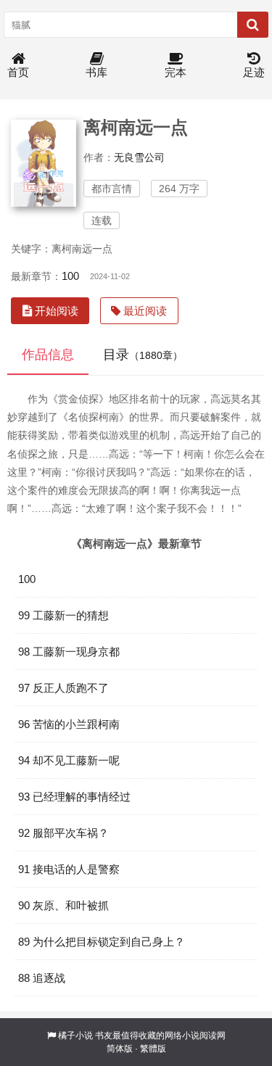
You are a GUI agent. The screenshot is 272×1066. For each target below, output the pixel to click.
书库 (96, 72)
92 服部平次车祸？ (63, 833)
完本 (175, 72)
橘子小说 (75, 1035)
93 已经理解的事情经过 (74, 796)
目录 (143, 354)
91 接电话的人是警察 (69, 869)
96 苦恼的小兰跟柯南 (69, 724)
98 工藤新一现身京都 (69, 651)
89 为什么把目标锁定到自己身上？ (101, 941)
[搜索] (252, 25)
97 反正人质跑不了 (63, 688)
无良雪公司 (139, 157)
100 (70, 276)
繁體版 (153, 1049)
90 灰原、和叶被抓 (63, 905)
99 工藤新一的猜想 (63, 615)
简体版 (120, 1049)
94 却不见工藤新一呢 (69, 760)
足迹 (254, 72)
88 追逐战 (41, 978)
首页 (18, 72)
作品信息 (48, 354)
